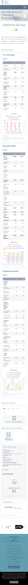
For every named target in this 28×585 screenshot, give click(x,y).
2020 (4, 412)
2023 (9, 408)
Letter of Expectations (9, 439)
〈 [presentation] (3, 527)
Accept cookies (14, 582)
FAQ (14, 538)
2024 (4, 408)
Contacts (14, 541)
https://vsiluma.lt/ (8, 474)
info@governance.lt (14, 567)
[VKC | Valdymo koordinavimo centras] (5, 2)
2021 (18, 408)
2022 (13, 408)
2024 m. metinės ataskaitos (14, 422)
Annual (5, 59)
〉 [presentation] (25, 527)
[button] (10, 531)
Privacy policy (14, 536)
